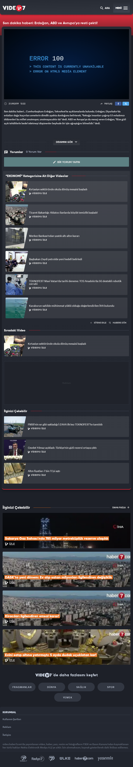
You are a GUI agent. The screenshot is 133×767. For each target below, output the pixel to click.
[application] (66, 383)
